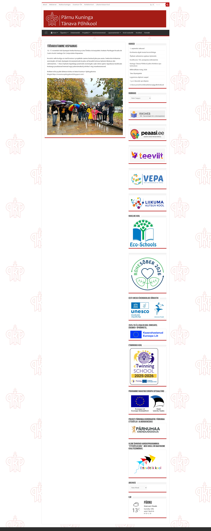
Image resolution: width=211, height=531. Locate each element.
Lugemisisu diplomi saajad (139, 77)
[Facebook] (153, 4)
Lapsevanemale (113, 33)
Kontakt (147, 33)
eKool (45, 5)
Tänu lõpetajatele (136, 73)
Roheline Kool (89, 5)
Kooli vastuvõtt (128, 33)
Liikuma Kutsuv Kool (103, 5)
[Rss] (151, 4)
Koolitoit (139, 33)
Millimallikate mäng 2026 (138, 70)
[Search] (167, 4)
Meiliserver (53, 5)
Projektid (85, 33)
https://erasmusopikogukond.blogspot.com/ (68, 74)
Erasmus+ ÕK (77, 5)
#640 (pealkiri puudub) (46, 32)
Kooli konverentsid (99, 33)
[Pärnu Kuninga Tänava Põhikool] (105, 18)
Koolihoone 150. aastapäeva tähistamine (144, 60)
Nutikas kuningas (64, 5)
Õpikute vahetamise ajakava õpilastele (143, 56)
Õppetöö (63, 33)
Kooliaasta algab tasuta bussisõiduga (143, 52)
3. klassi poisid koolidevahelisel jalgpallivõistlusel (147, 85)
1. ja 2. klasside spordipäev (139, 81)
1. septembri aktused (137, 48)
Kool (54, 33)
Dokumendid (75, 33)
